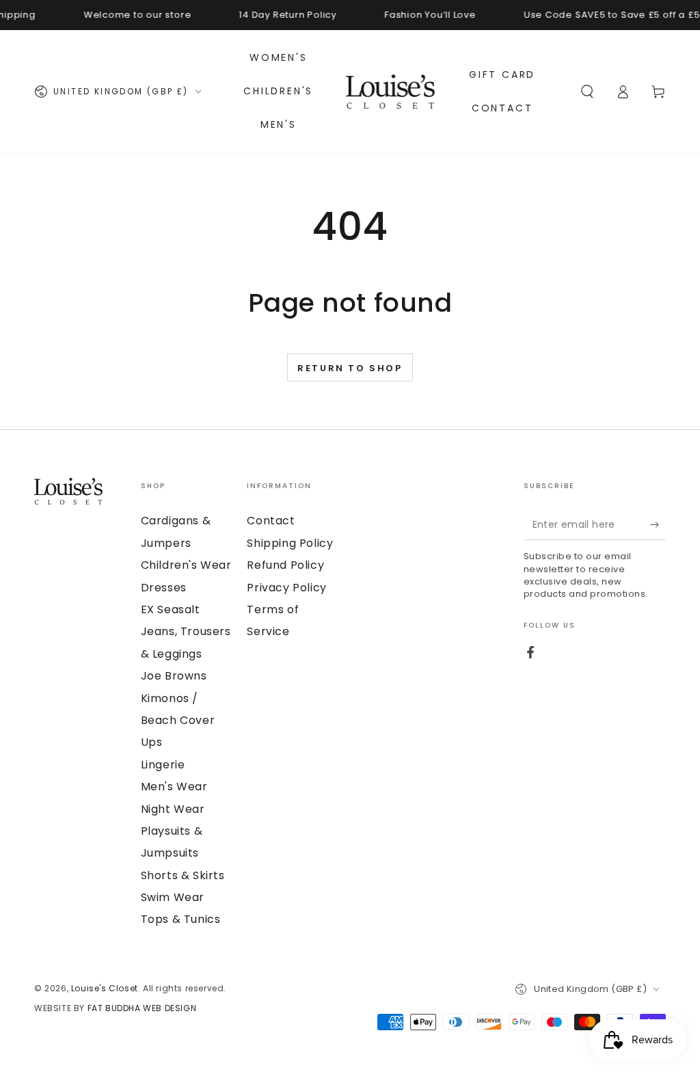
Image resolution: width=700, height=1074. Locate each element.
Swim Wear (172, 897)
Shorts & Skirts (183, 875)
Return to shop (349, 368)
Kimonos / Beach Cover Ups (178, 720)
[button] (587, 92)
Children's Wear (186, 565)
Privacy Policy (286, 587)
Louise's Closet (104, 988)
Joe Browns (174, 676)
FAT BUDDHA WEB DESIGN (142, 1008)
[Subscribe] (658, 524)
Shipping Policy (290, 543)
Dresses (164, 587)
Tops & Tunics (181, 919)
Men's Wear (174, 786)
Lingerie (163, 765)
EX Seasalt (170, 609)
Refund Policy (285, 565)
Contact (271, 520)
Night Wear (173, 809)
